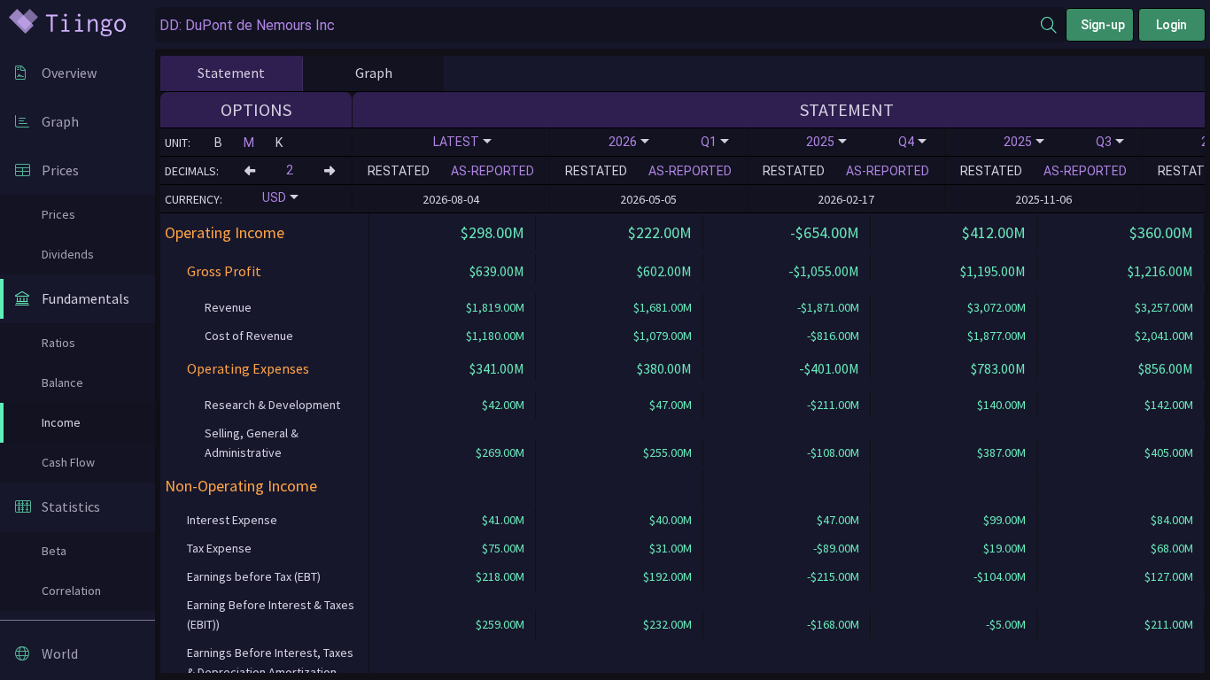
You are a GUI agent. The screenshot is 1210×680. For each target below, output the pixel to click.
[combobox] (597, 25)
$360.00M (1161, 232)
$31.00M (670, 548)
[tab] (231, 73)
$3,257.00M (1164, 307)
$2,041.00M (1164, 336)
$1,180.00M (495, 336)
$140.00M (1001, 405)
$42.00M (503, 405)
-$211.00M (833, 405)
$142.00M (1168, 405)
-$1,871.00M (828, 307)
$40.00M (670, 520)
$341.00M (496, 368)
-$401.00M (829, 368)
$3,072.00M (996, 307)
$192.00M (667, 576)
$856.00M (1165, 368)
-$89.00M (836, 548)
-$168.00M (833, 624)
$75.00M (503, 548)
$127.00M (1168, 576)
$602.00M (664, 271)
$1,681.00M (662, 307)
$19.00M (1004, 548)
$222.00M (660, 232)
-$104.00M (999, 576)
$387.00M (1001, 452)
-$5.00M (1006, 624)
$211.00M (1168, 624)
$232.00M (667, 624)
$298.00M (492, 232)
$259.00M (500, 624)
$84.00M (1172, 520)
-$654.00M (824, 232)
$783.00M (998, 368)
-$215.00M (833, 576)
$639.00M (496, 271)
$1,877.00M (996, 336)
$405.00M (1168, 452)
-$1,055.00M (823, 271)
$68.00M (1172, 548)
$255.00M (667, 452)
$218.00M (500, 576)
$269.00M (500, 452)
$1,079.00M (662, 336)
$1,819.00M (495, 307)
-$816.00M (833, 336)
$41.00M (503, 520)
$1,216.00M (1160, 271)
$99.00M (1004, 520)
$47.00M (670, 405)
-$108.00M (833, 452)
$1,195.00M (993, 271)
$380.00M (664, 368)
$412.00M (994, 232)
